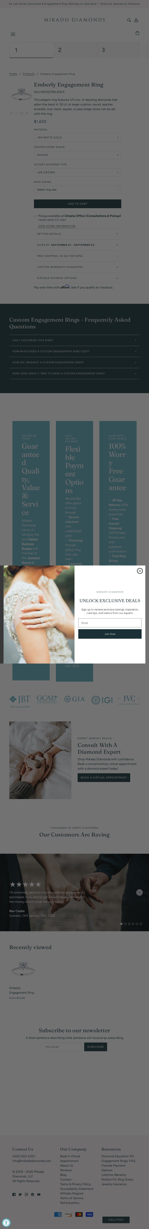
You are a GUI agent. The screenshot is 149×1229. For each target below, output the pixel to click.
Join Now (110, 634)
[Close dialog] (140, 571)
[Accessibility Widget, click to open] (6, 1222)
